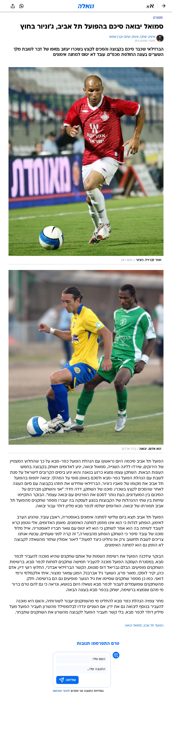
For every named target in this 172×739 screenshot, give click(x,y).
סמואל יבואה (133, 625)
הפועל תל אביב (153, 625)
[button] (150, 6)
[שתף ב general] (12, 6)
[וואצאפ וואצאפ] (21, 6)
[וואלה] (86, 6)
